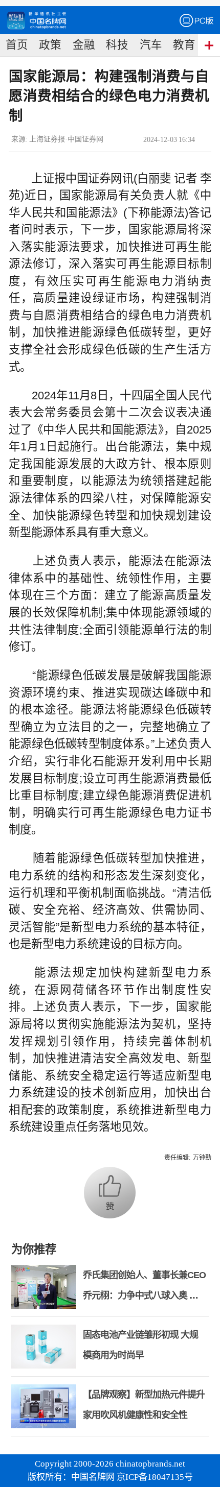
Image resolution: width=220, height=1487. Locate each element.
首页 (17, 45)
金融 (84, 45)
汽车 (151, 45)
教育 (184, 45)
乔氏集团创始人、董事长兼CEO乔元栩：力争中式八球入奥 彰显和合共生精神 (144, 1295)
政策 (50, 45)
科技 (117, 45)
